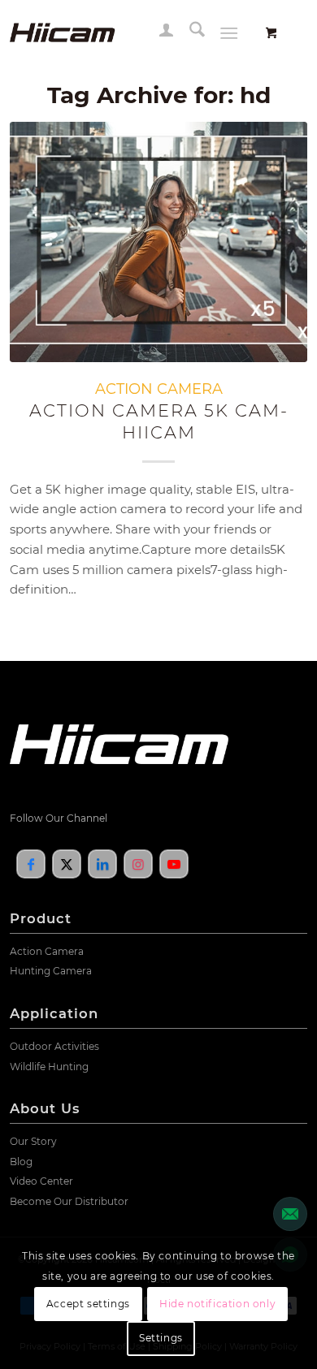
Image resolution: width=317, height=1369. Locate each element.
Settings (161, 1338)
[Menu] (228, 32)
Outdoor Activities (54, 1046)
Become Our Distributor (69, 1201)
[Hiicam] (129, 32)
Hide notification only (217, 1304)
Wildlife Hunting (49, 1066)
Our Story (33, 1141)
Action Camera (47, 951)
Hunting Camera (51, 971)
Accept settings (88, 1304)
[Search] (189, 32)
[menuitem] (158, 32)
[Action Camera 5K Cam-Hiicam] (159, 242)
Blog (21, 1161)
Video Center (41, 1181)
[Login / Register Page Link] (158, 32)
